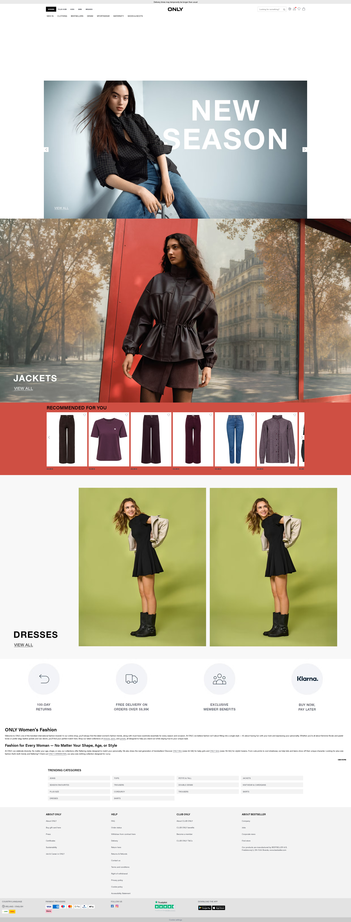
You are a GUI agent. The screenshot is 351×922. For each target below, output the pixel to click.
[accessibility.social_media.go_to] (112, 906)
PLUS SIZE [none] (62, 9)
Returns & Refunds (119, 853)
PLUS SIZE (54, 791)
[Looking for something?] (284, 9)
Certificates (50, 840)
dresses (106, 738)
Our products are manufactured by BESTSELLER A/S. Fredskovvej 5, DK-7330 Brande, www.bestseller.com (264, 848)
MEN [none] (80, 9)
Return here (116, 847)
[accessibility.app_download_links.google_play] (205, 910)
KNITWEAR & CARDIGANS (254, 784)
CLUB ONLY (183, 814)
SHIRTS (117, 798)
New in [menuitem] (50, 16)
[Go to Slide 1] (171, 214)
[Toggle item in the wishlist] (84, 415)
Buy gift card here (53, 827)
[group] (67, 442)
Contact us (115, 860)
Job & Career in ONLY (55, 853)
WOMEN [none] (51, 9)
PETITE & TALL (185, 778)
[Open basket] (303, 9)
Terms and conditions (120, 867)
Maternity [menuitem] (118, 16)
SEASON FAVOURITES (59, 784)
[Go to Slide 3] (180, 214)
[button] (175, 2)
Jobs (244, 827)
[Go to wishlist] (299, 9)
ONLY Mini (177, 750)
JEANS (52, 778)
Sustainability (51, 847)
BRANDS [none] (89, 9)
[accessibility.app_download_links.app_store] (218, 910)
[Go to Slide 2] (175, 214)
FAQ (113, 820)
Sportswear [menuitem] (103, 16)
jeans (113, 738)
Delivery (114, 840)
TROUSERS (119, 784)
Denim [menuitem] (90, 16)
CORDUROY (119, 791)
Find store (246, 840)
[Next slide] (304, 149)
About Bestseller (254, 814)
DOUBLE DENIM (186, 784)
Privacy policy (117, 880)
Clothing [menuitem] (62, 16)
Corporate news (248, 834)
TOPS (116, 778)
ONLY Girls (214, 750)
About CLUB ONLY (185, 820)
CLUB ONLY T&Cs (185, 840)
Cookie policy (117, 886)
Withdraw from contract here (123, 834)
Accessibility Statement (120, 893)
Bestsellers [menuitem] (77, 16)
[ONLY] (175, 10)
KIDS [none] (72, 9)
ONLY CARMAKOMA (57, 753)
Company (246, 820)
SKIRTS (246, 791)
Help (114, 814)
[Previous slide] (46, 149)
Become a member (185, 834)
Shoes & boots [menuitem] (135, 16)
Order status (116, 827)
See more (342, 759)
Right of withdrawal (119, 873)
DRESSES (54, 798)
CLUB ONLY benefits (185, 827)
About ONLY (53, 814)
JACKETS (247, 778)
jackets (123, 738)
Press (48, 834)
